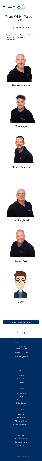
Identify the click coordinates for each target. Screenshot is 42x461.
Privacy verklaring (21, 421)
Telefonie (21, 397)
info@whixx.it (23, 357)
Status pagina (21, 445)
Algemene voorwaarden (21, 424)
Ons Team (21, 379)
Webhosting (21, 400)
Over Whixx (21, 376)
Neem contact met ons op (21, 322)
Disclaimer (21, 418)
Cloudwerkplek (21, 393)
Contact (21, 414)
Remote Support (21, 439)
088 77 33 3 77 (22, 352)
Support (21, 435)
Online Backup (21, 403)
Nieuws (21, 382)
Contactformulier (21, 442)
